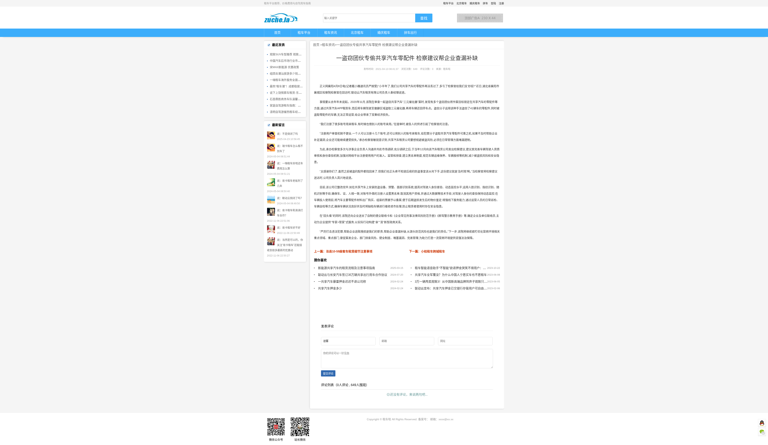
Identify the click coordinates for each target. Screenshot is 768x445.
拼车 (485, 3)
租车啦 (387, 419)
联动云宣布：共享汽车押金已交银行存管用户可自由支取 (452, 288)
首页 (277, 32)
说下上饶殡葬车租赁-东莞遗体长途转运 (294, 92)
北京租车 (461, 3)
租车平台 (448, 3)
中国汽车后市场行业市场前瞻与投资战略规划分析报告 (303, 60)
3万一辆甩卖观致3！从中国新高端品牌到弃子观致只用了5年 (455, 281)
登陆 (493, 3)
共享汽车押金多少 (330, 288)
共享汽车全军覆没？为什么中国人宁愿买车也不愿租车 (451, 274)
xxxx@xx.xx (446, 419)
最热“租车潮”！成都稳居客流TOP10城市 (295, 86)
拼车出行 (410, 32)
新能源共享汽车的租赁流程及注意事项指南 (346, 268)
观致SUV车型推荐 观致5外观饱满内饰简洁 (296, 54)
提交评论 (328, 373)
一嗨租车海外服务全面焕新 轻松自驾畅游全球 (298, 79)
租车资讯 (330, 32)
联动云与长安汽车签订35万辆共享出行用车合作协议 (352, 274)
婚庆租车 (475, 3)
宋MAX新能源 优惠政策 (284, 67)
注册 (501, 3)
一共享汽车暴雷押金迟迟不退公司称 (342, 281)
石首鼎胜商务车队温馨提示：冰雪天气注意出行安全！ (303, 99)
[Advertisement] (407, 321)
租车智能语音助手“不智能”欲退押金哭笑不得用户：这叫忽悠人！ (458, 268)
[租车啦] (286, 18)
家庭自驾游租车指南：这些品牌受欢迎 (293, 105)
